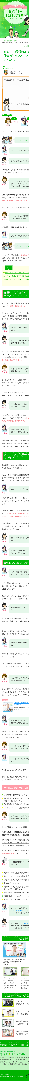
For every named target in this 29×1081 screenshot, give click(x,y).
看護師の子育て (11, 41)
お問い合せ (24, 1045)
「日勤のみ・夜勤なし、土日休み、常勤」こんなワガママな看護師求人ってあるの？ (9, 983)
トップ (3, 41)
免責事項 (14, 1045)
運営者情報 (3, 1045)
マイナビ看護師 (16, 910)
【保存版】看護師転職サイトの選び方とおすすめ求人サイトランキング (14, 962)
